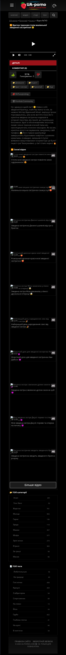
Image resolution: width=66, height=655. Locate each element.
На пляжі (31, 604)
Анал (32, 497)
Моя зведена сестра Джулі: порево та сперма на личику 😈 (32, 424)
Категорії (14, 15)
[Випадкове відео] (54, 6)
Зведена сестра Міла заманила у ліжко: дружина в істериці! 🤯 (29, 292)
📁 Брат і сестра (20, 87)
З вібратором (31, 593)
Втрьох (31, 546)
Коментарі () (19, 68)
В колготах (31, 630)
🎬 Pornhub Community (23, 101)
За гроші (31, 551)
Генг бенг (32, 503)
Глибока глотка (31, 620)
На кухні (31, 625)
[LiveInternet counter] (33, 650)
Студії (35, 15)
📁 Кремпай (36, 87)
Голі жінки (31, 582)
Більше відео (33, 485)
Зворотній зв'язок (43, 641)
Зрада (31, 524)
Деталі (16, 63)
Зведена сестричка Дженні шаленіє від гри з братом (32, 226)
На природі (32, 577)
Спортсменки (31, 598)
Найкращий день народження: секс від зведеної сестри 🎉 (29, 325)
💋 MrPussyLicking (21, 94)
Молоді (31, 514)
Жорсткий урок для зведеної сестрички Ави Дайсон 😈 (31, 358)
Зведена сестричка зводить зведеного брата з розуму (33, 457)
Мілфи (31, 535)
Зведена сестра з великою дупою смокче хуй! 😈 (32, 391)
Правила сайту (23, 641)
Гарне (31, 519)
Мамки (31, 530)
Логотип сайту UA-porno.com (33, 5)
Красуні (31, 587)
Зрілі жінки (31, 540)
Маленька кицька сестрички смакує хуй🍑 (31, 190)
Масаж (31, 556)
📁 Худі (50, 87)
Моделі (25, 15)
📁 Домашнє (18, 82)
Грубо (31, 614)
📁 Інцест (33, 82)
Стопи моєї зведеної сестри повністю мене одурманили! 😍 (31, 161)
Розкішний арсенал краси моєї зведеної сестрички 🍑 (30, 259)
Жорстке (31, 508)
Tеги (45, 15)
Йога (31, 609)
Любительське (32, 571)
